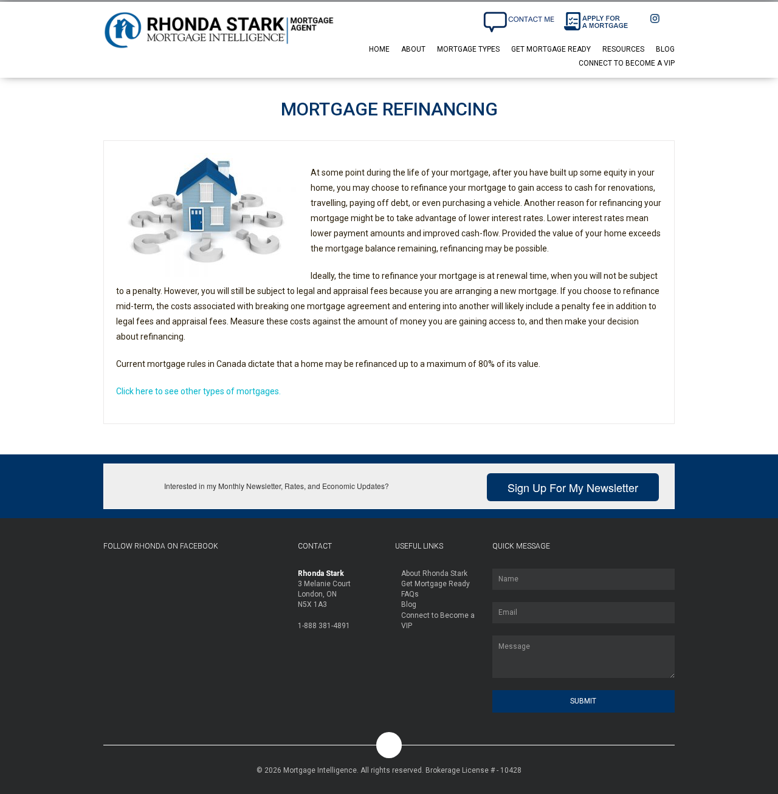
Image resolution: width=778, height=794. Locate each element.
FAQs (410, 594)
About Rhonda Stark (434, 573)
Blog (665, 49)
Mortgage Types (468, 49)
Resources (623, 49)
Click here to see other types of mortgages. (198, 391)
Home (379, 49)
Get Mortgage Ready (551, 49)
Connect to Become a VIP (627, 63)
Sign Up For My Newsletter (573, 487)
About (413, 49)
